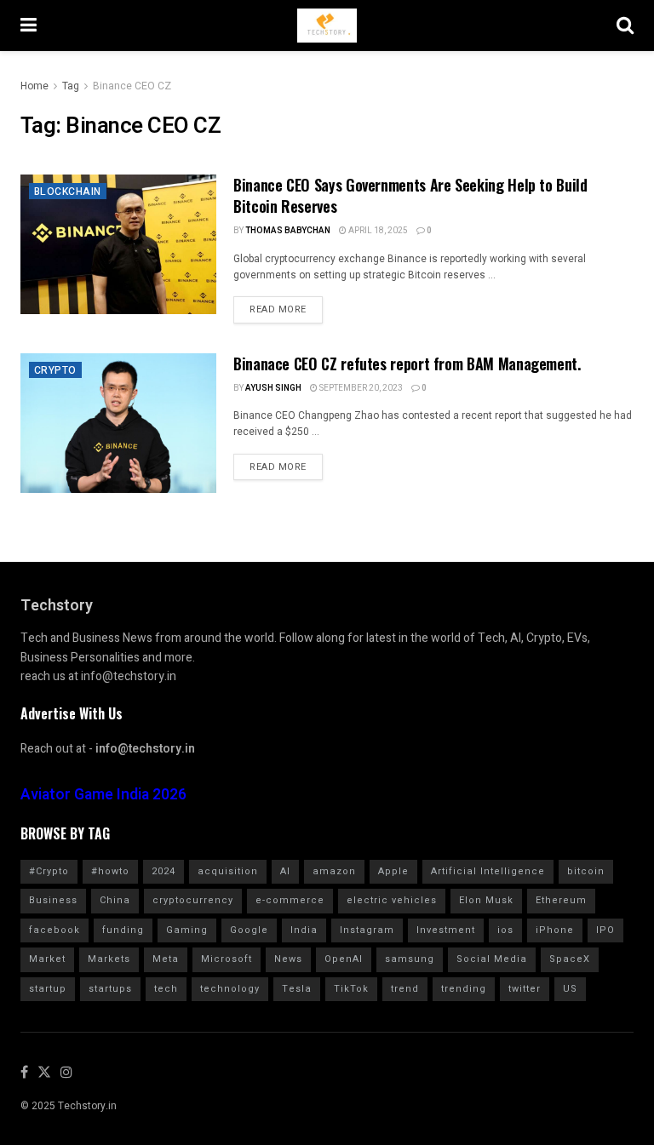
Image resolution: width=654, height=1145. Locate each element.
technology (230, 989)
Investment (445, 930)
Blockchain (67, 191)
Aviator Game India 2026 (103, 794)
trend (405, 989)
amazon (334, 871)
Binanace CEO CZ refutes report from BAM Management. (407, 363)
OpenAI (343, 959)
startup (47, 989)
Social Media (491, 959)
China (115, 900)
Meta (165, 959)
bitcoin (586, 871)
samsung (409, 959)
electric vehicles (392, 900)
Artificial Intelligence (488, 871)
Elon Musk (486, 900)
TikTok (351, 989)
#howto (110, 871)
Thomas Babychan (287, 231)
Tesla (297, 989)
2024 (163, 871)
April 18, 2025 (377, 231)
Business (53, 900)
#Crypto (49, 871)
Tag (70, 86)
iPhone (555, 930)
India (304, 930)
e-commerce (289, 900)
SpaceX (569, 959)
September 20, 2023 (360, 388)
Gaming (187, 930)
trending (463, 989)
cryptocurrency (192, 900)
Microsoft (226, 959)
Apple (393, 871)
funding (123, 930)
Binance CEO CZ (132, 86)
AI (285, 871)
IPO (605, 930)
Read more (278, 309)
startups (110, 989)
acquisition (228, 871)
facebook (54, 930)
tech (166, 989)
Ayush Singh (273, 388)
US (570, 989)
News (288, 959)
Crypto (55, 370)
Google (249, 930)
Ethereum (561, 900)
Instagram (367, 930)
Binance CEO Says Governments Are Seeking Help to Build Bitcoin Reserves (410, 195)
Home (34, 86)
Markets (109, 959)
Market (47, 959)
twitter (524, 989)
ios (505, 930)
